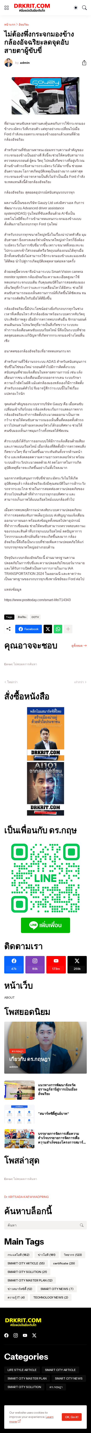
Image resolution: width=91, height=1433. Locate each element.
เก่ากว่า (79, 682)
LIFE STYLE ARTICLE (22, 1370)
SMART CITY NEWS (57, 1289)
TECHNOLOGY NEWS (50, 1297)
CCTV (35, 617)
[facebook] (6, 1335)
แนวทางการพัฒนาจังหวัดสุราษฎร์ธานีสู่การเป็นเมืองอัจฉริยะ (57, 1089)
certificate (64, 1263)
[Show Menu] (6, 7)
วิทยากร (73, 1255)
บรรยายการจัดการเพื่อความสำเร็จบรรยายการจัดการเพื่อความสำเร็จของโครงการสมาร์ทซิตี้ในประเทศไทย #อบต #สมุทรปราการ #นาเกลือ (61, 1137)
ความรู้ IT (16, 1297)
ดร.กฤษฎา (56, 1387)
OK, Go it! (71, 1417)
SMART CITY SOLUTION (27, 1272)
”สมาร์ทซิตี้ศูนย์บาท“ (53, 1113)
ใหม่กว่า (12, 682)
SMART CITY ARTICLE (26, 1263)
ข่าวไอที (46, 1255)
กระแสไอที (18, 1255)
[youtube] (25, 1335)
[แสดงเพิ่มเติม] (68, 629)
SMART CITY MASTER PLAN (30, 1280)
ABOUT (9, 997)
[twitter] (34, 1335)
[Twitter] (48, 629)
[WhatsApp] (58, 629)
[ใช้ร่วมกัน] (82, 62)
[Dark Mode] (76, 7)
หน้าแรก (9, 24)
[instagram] (16, 1335)
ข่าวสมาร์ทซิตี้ (20, 1289)
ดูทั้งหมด (77, 646)
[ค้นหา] (84, 7)
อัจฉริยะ (24, 24)
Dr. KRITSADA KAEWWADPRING (26, 1197)
